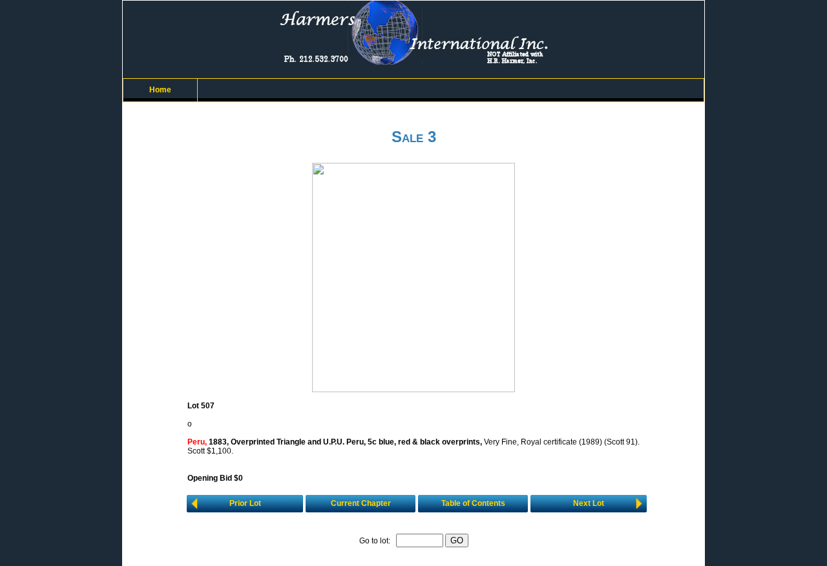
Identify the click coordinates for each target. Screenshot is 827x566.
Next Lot (588, 503)
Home (160, 89)
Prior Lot (245, 503)
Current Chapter (361, 503)
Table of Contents (473, 503)
